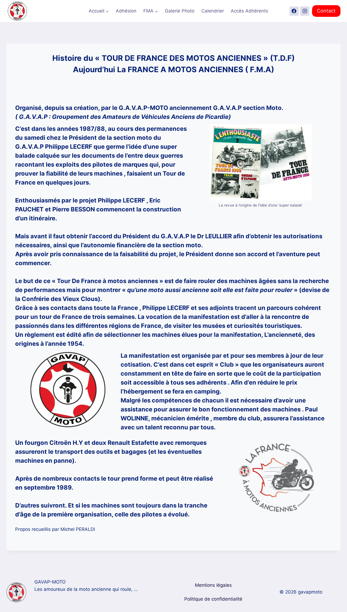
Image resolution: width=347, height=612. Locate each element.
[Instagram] (304, 11)
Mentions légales (213, 585)
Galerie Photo (179, 11)
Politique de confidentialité (213, 599)
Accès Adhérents (249, 11)
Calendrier (212, 11)
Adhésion (126, 11)
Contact (326, 11)
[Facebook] (294, 11)
